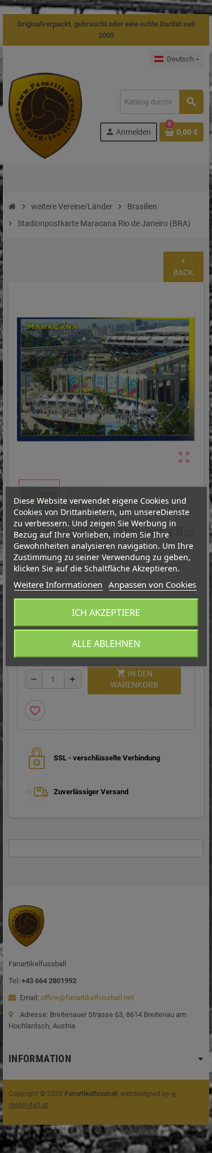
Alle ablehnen (106, 643)
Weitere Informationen (58, 584)
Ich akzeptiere (106, 612)
